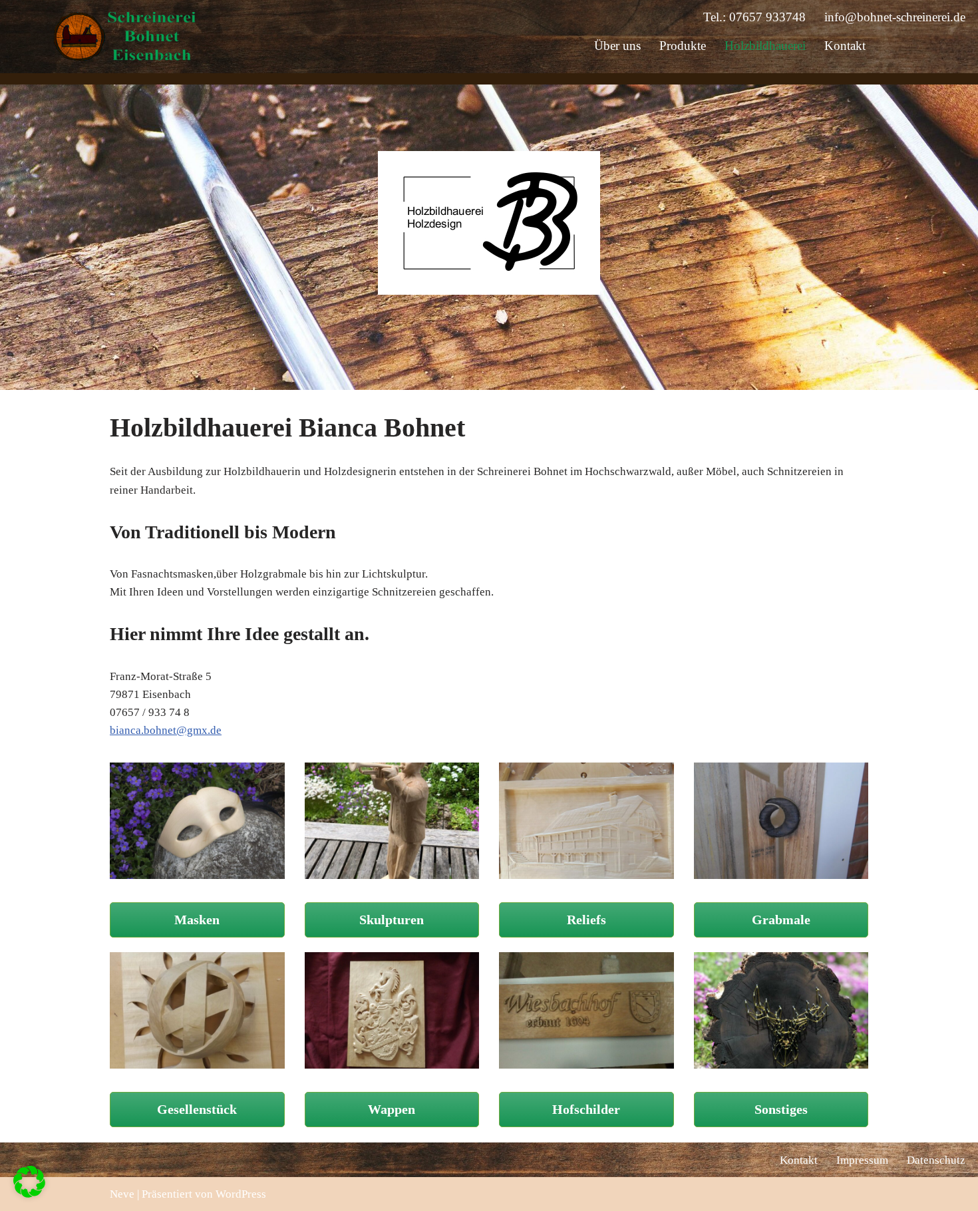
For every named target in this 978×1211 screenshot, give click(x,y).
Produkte (682, 46)
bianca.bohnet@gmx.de (166, 730)
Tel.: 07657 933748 (754, 17)
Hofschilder (586, 1109)
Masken (197, 919)
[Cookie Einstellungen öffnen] (29, 1194)
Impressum (862, 1160)
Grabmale (781, 919)
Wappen (391, 1109)
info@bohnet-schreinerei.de (894, 17)
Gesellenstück (197, 1109)
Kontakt (845, 46)
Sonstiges (781, 1109)
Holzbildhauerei (765, 46)
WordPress (241, 1194)
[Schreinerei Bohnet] (126, 36)
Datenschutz (936, 1160)
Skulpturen (391, 919)
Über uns (617, 46)
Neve (122, 1194)
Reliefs (586, 919)
